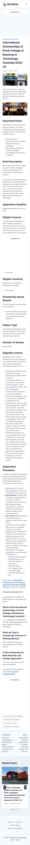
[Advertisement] (15, 24)
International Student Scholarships (13, 716)
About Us (19, 822)
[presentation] (15, 775)
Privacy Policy (15, 825)
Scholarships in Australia (11, 39)
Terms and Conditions (15, 828)
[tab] (11, 809)
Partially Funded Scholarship (11, 719)
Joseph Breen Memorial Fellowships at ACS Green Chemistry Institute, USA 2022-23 (23, 743)
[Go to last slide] (4, 787)
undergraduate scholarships (11, 726)
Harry (5, 70)
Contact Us (11, 822)
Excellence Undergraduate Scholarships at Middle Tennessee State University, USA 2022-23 (7, 743)
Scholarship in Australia (10, 723)
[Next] (25, 787)
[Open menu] (26, 4)
